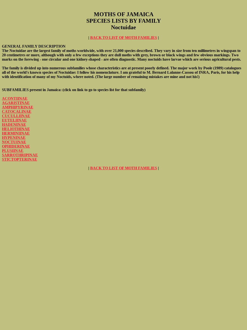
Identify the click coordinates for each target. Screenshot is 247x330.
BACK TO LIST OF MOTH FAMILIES (123, 38)
